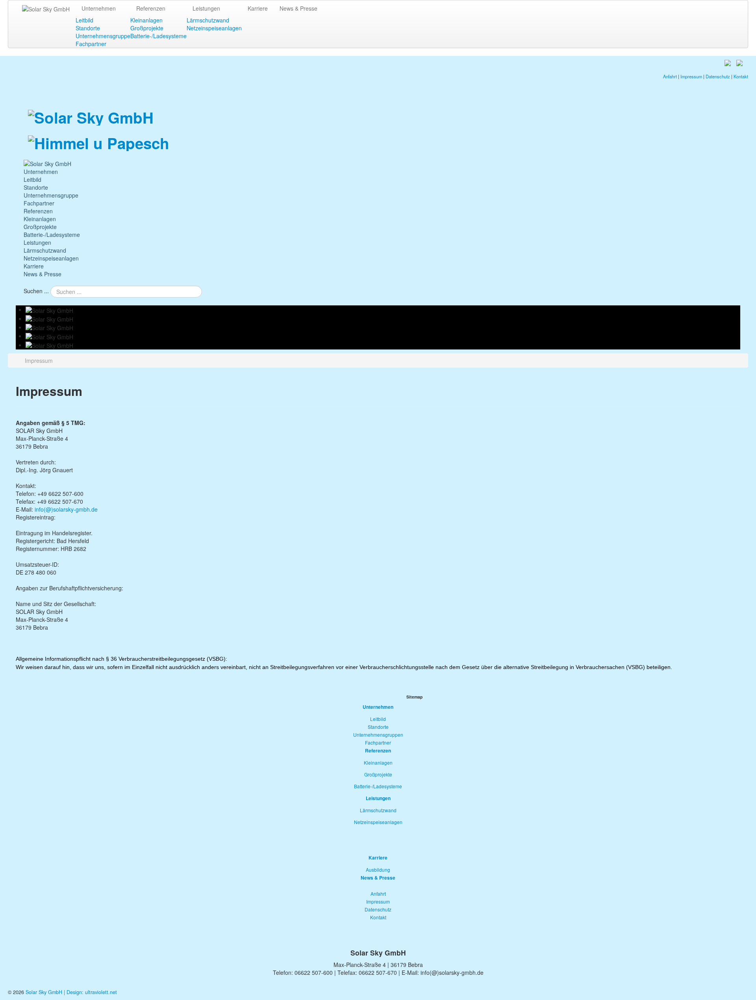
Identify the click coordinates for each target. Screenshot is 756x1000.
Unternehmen (99, 8)
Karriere (258, 8)
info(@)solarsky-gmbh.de (66, 509)
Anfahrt (670, 76)
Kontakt (741, 76)
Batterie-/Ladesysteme (158, 36)
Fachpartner (91, 44)
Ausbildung (378, 869)
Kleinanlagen (146, 20)
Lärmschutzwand (208, 20)
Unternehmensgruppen (378, 734)
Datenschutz (718, 76)
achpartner (379, 742)
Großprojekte (146, 28)
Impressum (691, 76)
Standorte (88, 28)
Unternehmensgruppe (103, 36)
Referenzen (150, 8)
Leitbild (84, 20)
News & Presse (298, 8)
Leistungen (206, 8)
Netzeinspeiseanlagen (214, 28)
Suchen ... (36, 291)
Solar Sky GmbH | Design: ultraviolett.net (71, 992)
